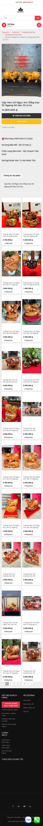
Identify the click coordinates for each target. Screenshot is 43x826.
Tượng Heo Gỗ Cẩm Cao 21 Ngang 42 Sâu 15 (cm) (31, 624)
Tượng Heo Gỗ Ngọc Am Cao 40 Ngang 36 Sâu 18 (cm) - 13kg (11, 332)
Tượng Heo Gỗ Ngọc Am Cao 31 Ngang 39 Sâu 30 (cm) (11, 284)
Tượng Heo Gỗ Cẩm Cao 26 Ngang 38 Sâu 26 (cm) (31, 235)
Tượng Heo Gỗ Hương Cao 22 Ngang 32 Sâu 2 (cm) (31, 672)
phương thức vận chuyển (8, 720)
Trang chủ (5, 32)
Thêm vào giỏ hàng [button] (22, 116)
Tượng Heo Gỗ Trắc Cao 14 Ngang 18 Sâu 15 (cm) (31, 284)
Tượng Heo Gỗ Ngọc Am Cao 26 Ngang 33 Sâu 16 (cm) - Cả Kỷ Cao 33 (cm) (31, 526)
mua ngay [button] (22, 121)
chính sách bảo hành (6, 741)
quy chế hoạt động (7, 752)
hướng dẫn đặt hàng (10, 710)
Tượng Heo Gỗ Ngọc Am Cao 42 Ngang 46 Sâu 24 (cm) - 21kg (11, 478)
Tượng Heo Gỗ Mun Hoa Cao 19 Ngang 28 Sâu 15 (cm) (31, 381)
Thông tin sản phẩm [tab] (11, 175)
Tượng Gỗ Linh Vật (28, 32)
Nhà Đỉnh (32, 817)
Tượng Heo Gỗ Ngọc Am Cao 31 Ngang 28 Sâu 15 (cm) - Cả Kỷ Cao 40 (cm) (11, 526)
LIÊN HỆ (25, 711)
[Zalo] (28, 820)
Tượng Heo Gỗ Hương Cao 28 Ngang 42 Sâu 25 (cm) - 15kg (10, 575)
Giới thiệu (27, 700)
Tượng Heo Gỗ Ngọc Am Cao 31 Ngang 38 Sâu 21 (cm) (31, 478)
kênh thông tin (29, 708)
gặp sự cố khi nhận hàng (9, 726)
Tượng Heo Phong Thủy (13, 35)
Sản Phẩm (17, 817)
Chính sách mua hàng (6, 747)
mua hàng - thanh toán (9, 715)
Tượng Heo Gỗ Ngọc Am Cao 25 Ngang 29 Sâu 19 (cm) (11, 672)
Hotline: (24, 2)
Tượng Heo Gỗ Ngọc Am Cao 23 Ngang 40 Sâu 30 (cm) (31, 332)
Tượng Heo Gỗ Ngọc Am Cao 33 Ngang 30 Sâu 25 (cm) (11, 429)
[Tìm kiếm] (38, 18)
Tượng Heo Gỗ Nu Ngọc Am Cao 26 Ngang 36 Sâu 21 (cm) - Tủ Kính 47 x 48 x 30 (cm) (10, 624)
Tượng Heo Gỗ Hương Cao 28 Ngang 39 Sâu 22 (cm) (30, 429)
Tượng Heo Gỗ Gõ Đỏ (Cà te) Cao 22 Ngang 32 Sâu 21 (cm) (10, 381)
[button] (3, 70)
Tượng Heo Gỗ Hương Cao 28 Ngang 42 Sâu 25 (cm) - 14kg (30, 575)
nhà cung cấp (28, 704)
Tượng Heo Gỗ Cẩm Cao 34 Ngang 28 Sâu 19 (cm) (11, 235)
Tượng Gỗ (15, 32)
